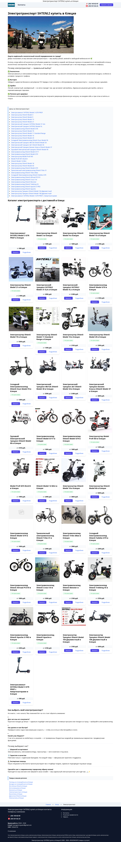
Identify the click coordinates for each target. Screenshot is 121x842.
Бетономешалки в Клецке (17, 788)
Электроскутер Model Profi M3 (22, 156)
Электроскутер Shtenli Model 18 (22, 163)
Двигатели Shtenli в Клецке (17, 796)
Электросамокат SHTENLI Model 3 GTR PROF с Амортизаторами (34, 196)
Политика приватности (70, 815)
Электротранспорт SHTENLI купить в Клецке (60, 1)
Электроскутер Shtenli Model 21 (22, 122)
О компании (12, 831)
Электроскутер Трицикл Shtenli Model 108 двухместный (31, 193)
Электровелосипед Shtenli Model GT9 (24, 154)
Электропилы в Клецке (16, 798)
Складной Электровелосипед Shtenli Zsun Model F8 (29, 140)
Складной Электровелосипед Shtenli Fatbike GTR (28, 175)
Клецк (57, 804)
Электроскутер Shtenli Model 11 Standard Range (28, 133)
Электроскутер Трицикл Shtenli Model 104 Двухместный (31, 191)
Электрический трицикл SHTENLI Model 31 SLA (28, 124)
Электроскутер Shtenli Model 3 (22, 115)
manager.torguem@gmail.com (22, 825)
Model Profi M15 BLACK (19, 159)
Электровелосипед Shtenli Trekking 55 (25, 184)
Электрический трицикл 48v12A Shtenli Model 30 (29, 143)
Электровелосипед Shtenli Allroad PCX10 (25, 177)
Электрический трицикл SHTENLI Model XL (26, 126)
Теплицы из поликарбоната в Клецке (21, 782)
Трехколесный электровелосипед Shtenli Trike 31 (29, 170)
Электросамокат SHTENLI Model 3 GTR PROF (27, 112)
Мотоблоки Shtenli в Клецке (18, 786)
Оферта (65, 817)
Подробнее (27, 252)
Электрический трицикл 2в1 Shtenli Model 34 (27, 145)
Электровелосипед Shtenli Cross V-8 (24, 180)
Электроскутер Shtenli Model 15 (22, 119)
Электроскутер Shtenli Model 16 (22, 136)
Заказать (16, 252)
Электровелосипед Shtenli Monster (23, 182)
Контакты (21, 5)
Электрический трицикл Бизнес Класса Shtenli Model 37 (31, 147)
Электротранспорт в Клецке (18, 792)
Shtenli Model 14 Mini (18, 161)
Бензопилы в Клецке (15, 794)
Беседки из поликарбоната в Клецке (20, 784)
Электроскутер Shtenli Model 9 (22, 117)
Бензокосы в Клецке (15, 790)
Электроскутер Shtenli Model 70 (22, 131)
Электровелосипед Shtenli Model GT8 (24, 129)
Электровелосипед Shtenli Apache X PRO (25, 187)
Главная (48, 804)
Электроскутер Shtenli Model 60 (22, 166)
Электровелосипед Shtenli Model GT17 (25, 152)
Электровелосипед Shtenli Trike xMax (24, 173)
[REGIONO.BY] (11, 5)
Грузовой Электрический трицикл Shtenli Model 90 (29, 149)
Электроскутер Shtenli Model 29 (22, 138)
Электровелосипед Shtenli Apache (23, 189)
